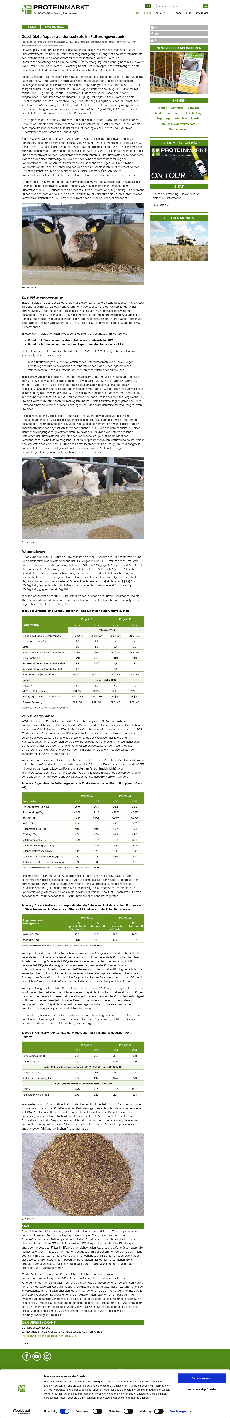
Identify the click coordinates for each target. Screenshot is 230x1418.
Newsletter (182, 13)
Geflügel (193, 107)
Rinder (31, 26)
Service (161, 13)
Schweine (177, 107)
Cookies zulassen (202, 1378)
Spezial (195, 118)
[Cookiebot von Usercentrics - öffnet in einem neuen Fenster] (22, 1411)
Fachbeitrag (54, 26)
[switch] (97, 1411)
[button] (179, 27)
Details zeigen (178, 1411)
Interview (180, 118)
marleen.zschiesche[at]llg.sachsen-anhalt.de (49, 1335)
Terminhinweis (178, 129)
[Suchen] (205, 6)
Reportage (163, 118)
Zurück (26, 1343)
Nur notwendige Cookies (202, 1389)
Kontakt (202, 13)
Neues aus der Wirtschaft (178, 124)
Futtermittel (174, 113)
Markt (159, 113)
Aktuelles (143, 13)
